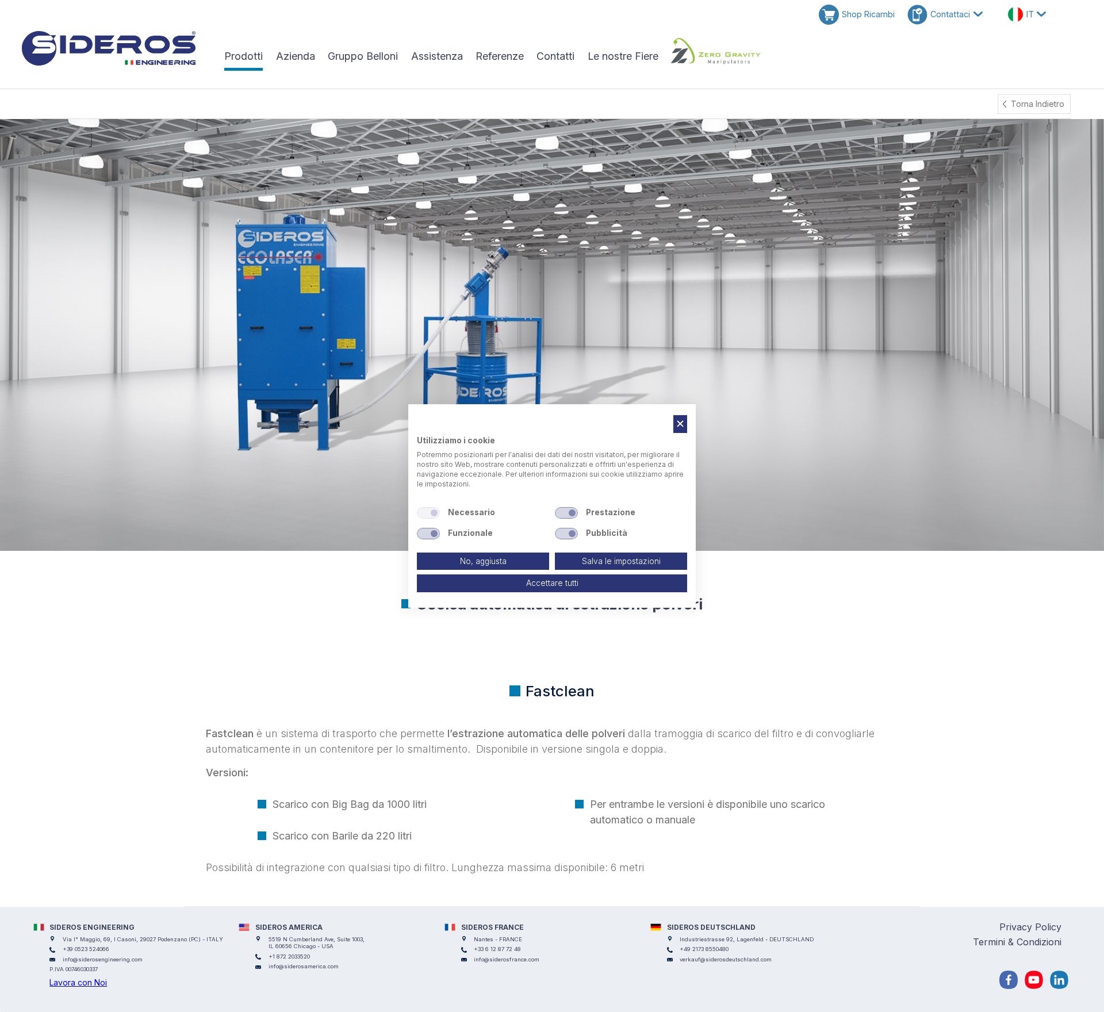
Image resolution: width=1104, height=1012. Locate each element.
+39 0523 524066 (86, 949)
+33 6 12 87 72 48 (497, 949)
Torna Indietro (1037, 104)
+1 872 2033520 (289, 956)
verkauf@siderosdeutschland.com (726, 959)
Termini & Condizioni (1017, 942)
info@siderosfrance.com (506, 959)
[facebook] (1008, 979)
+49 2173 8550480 (704, 949)
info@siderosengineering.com (103, 959)
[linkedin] (1059, 979)
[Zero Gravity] (716, 51)
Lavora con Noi (78, 982)
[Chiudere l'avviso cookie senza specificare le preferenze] (680, 424)
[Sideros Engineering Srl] (115, 48)
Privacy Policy (1030, 927)
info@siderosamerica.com (304, 966)
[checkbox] (428, 513)
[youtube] (1033, 979)
